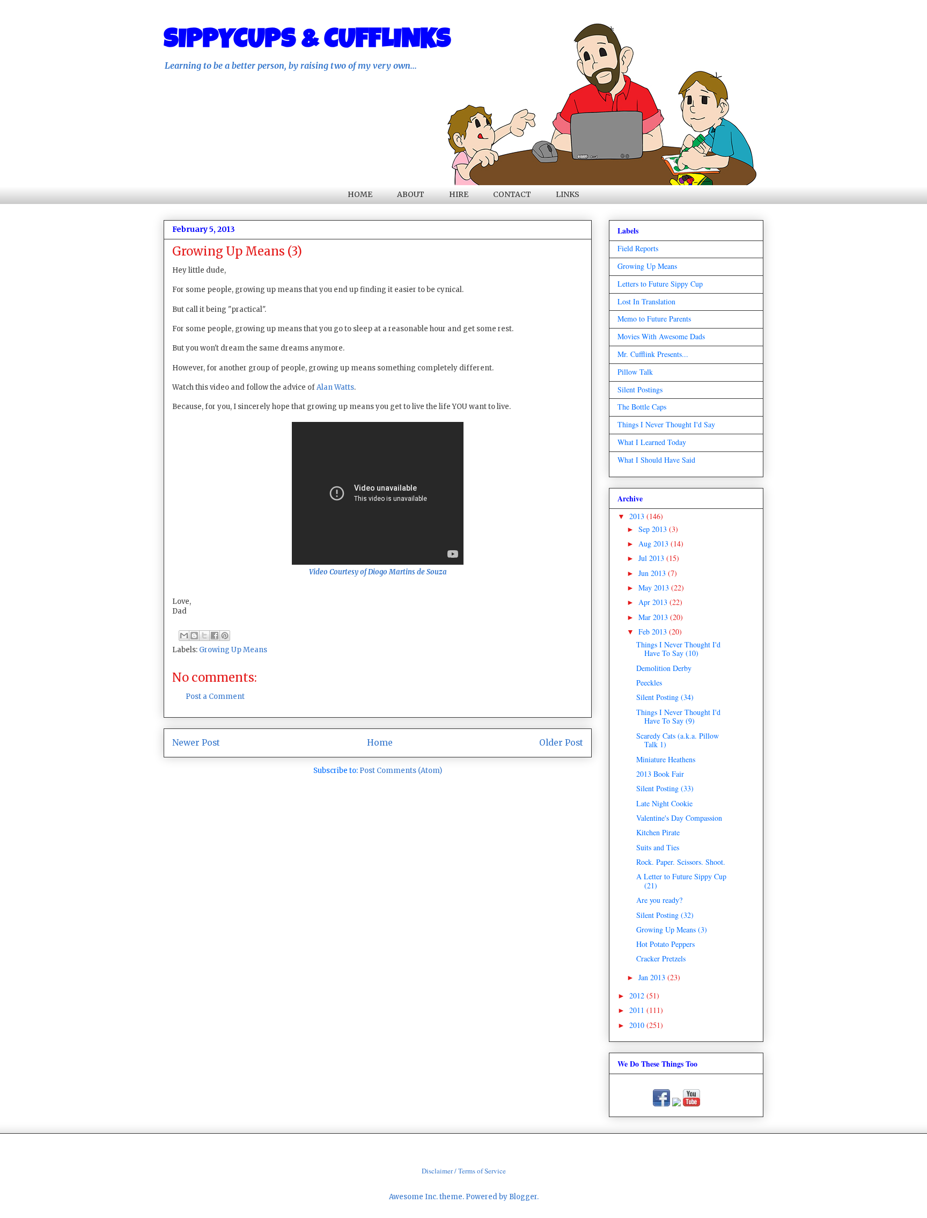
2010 (637, 1025)
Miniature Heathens (665, 759)
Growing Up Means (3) (671, 929)
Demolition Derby (663, 668)
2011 (637, 1010)
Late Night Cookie (664, 803)
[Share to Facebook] (214, 635)
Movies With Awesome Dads (661, 336)
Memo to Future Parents (654, 318)
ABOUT (410, 194)
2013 (637, 516)
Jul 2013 (652, 558)
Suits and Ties (657, 847)
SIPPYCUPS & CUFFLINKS (307, 41)
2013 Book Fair (660, 774)
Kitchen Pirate (658, 832)
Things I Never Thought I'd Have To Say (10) (678, 649)
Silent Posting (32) (665, 915)
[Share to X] (204, 635)
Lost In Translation (646, 301)
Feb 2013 (653, 631)
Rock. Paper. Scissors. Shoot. (680, 862)
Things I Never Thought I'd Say (666, 424)
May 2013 (654, 587)
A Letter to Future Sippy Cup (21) (681, 881)
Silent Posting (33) (665, 788)
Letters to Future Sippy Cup (660, 284)
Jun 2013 (653, 573)
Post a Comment (215, 696)
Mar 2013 (654, 617)
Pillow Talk (635, 372)
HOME (360, 194)
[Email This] (184, 635)
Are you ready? (659, 900)
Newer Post (196, 743)
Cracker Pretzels (661, 958)
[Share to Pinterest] (224, 635)
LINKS (567, 194)
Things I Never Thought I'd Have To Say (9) (678, 716)
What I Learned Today (651, 442)
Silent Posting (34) (665, 697)
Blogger (523, 1196)
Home (380, 743)
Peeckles (649, 682)
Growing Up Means (233, 649)
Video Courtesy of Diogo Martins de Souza (378, 572)
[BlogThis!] (194, 635)
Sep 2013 (653, 529)
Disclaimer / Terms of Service (464, 1171)
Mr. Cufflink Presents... (652, 354)
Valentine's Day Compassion (679, 818)
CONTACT (512, 194)
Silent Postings (640, 389)
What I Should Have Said (656, 460)
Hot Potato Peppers (665, 944)
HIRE (458, 194)
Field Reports (637, 248)
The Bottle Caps (641, 407)
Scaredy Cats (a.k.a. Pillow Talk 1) (677, 740)
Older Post (561, 743)
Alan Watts (334, 387)
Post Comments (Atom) (400, 770)
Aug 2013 (654, 543)
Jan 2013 (652, 977)
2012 (637, 995)
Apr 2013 (654, 602)
